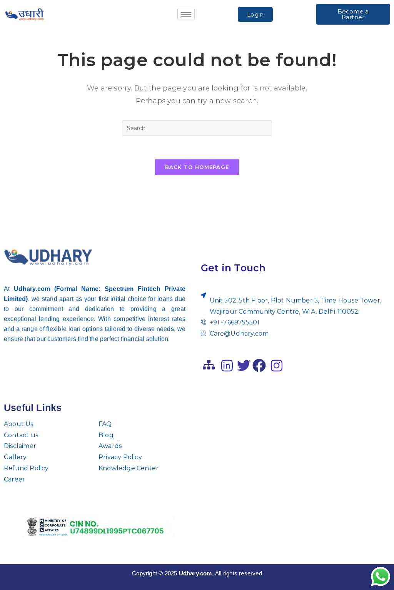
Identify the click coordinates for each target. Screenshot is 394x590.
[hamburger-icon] (186, 14)
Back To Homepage (197, 167)
